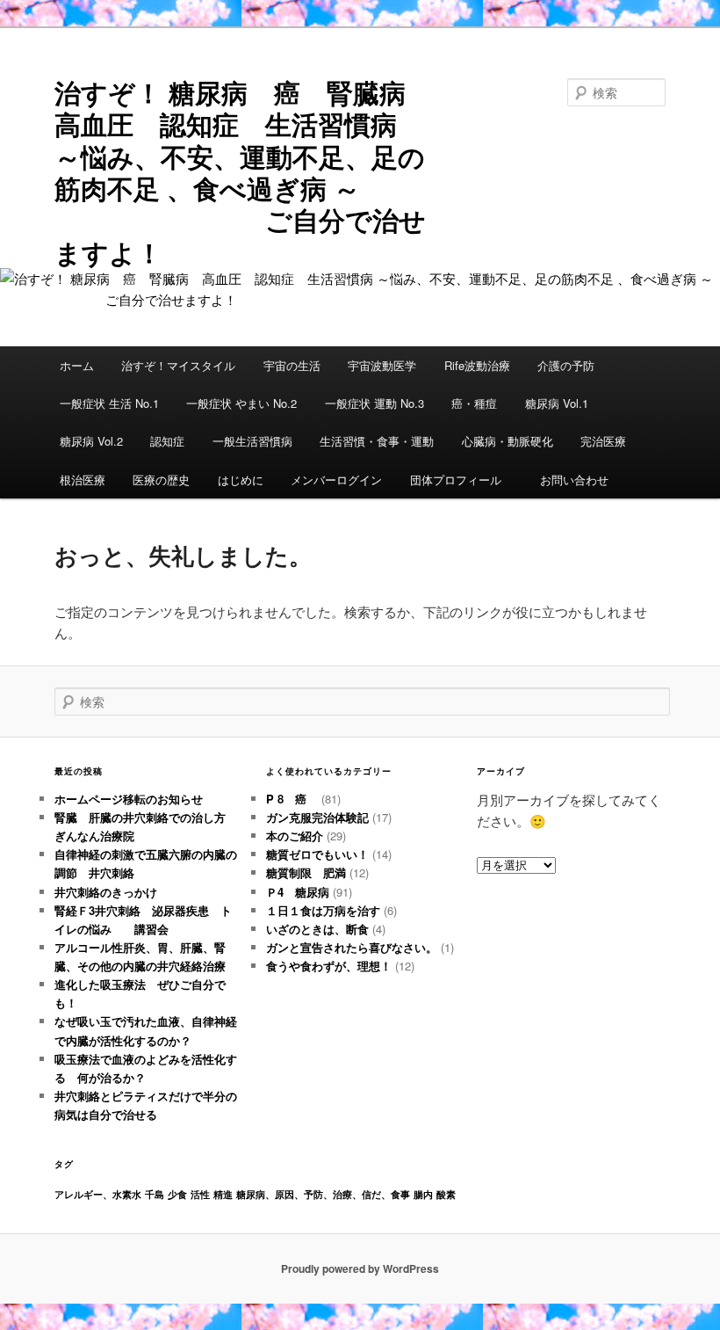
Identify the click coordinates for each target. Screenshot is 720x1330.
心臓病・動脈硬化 (507, 440)
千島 (154, 1194)
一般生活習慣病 (252, 440)
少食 (177, 1194)
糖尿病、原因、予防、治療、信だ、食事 (323, 1194)
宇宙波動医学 (382, 365)
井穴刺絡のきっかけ (105, 891)
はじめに (240, 479)
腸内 (423, 1194)
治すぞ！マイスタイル (178, 365)
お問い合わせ (574, 479)
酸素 (446, 1194)
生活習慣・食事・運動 (377, 440)
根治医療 (82, 479)
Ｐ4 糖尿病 (297, 891)
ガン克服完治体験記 (317, 817)
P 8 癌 (292, 798)
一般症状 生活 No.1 (109, 403)
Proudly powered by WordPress (360, 1268)
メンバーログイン (336, 479)
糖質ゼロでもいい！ (317, 854)
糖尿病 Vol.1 (556, 403)
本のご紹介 (294, 835)
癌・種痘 (474, 403)
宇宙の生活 (291, 365)
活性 (200, 1194)
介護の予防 (565, 365)
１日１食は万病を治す (323, 910)
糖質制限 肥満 (306, 872)
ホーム (77, 365)
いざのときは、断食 (317, 928)
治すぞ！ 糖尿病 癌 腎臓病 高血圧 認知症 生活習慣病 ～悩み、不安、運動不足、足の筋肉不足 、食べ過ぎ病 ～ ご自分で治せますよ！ (243, 172)
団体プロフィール (461, 479)
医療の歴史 (161, 479)
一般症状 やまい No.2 (241, 403)
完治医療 (603, 440)
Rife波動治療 (477, 365)
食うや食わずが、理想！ (329, 965)
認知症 (167, 440)
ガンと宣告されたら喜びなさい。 (351, 947)
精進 (223, 1194)
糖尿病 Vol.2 (91, 440)
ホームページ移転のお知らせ (128, 798)
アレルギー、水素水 (97, 1194)
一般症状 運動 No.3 (374, 403)
